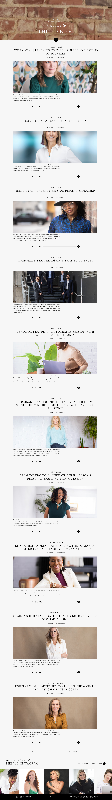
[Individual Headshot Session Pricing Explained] (78, 246)
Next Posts (73, 751)
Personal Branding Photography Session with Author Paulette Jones (55, 333)
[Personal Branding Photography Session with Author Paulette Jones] (78, 388)
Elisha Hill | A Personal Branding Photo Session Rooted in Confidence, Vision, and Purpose (55, 547)
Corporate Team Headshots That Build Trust (55, 260)
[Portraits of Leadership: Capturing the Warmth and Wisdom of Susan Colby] (78, 742)
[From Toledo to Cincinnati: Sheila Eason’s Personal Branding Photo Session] (78, 531)
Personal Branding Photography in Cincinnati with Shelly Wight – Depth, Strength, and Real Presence (55, 405)
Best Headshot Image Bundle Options (55, 120)
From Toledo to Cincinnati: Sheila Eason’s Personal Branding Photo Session (55, 476)
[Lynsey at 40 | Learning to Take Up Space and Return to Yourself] (78, 106)
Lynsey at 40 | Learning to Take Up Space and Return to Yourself (56, 51)
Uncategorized (59, 57)
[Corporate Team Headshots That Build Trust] (78, 317)
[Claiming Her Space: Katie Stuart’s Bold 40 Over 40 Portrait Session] (78, 672)
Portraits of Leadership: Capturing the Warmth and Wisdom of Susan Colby (55, 687)
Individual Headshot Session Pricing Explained (55, 190)
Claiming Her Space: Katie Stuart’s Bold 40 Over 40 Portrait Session (55, 617)
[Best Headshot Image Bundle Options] (78, 176)
